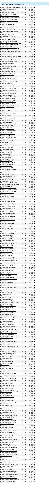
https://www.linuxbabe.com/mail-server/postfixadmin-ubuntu (5, 344)
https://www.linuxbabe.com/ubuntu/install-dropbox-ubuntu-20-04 (6, 349)
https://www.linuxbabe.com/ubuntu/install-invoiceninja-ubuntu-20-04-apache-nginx (8, 373)
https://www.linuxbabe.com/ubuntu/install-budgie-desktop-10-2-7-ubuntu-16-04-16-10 (8, 175)
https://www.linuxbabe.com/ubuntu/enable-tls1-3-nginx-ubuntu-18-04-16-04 (7, 272)
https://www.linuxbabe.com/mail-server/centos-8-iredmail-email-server (6, 356)
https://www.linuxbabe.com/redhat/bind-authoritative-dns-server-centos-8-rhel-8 (7, 390)
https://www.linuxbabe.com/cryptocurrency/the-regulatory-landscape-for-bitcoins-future (8, 465)
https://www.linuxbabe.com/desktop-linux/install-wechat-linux (6, 89)
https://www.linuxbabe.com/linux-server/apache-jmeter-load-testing (6, 419)
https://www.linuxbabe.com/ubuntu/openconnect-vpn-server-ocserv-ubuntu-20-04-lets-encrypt (9, 346)
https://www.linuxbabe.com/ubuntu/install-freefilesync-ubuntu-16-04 (6, 115)
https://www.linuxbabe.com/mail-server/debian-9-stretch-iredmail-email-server (7, 371)
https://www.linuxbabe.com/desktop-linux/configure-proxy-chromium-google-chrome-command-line (9, 59)
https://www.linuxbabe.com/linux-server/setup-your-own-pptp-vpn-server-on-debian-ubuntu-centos (9, 22)
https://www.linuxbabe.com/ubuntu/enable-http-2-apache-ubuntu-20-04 (6, 247)
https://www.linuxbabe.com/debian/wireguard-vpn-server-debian (6, 358)
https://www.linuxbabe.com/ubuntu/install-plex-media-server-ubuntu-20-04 (7, 361)
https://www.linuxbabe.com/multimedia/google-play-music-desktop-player (7, 164)
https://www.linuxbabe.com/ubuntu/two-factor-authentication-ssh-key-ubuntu (7, 370)
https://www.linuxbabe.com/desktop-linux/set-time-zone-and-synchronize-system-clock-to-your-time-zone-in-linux (10, 56)
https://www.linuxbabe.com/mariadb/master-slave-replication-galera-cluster (7, 295)
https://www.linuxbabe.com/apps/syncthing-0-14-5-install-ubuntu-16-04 (6, 160)
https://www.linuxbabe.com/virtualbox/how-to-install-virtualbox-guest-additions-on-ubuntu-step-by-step (9, 47)
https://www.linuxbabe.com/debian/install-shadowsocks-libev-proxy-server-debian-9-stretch (8, 260)
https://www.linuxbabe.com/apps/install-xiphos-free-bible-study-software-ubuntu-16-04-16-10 (9, 182)
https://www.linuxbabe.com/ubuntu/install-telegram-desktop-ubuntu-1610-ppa (7, 192)
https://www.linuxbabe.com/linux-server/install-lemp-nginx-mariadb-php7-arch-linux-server (8, 84)
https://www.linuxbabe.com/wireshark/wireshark (4, 30)
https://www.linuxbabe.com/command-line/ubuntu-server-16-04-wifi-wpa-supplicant (8, 223)
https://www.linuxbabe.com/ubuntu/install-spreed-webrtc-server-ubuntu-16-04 (7, 208)
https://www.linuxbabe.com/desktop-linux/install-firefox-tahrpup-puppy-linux (7, 95)
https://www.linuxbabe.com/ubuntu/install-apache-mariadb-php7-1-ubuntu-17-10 (7, 243)
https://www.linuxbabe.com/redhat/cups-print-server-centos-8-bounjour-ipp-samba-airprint (8, 341)
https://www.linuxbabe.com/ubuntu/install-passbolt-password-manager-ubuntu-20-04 (8, 378)
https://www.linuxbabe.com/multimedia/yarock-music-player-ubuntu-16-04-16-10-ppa (8, 202)
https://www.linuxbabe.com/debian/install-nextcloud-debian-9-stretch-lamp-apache (7, 240)
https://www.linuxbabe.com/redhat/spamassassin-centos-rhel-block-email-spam (7, 339)
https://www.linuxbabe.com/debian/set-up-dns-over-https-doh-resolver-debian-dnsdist (8, 413)
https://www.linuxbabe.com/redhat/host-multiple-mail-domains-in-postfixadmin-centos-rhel (8, 337)
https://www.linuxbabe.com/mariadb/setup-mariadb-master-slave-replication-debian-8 (8, 73)
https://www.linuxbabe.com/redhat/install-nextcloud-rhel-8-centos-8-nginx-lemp (7, 285)
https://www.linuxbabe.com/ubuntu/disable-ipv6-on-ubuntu (5, 230)
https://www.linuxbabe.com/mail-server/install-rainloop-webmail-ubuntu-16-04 (7, 197)
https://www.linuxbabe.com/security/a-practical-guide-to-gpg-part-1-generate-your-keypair (8, 435)
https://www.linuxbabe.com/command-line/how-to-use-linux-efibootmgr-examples (7, 171)
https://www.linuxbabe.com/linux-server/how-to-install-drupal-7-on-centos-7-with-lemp (8, 9)
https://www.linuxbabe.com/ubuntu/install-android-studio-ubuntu (6, 229)
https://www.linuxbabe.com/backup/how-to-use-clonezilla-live (6, 405)
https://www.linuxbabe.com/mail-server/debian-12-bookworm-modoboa (6, 312)
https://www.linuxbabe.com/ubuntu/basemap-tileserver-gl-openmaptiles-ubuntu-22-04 (8, 449)
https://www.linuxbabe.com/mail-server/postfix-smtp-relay (5, 273)
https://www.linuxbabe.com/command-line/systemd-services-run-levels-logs (7, 193)
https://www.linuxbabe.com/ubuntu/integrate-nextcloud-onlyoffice (6, 221)
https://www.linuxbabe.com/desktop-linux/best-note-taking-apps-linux (6, 410)
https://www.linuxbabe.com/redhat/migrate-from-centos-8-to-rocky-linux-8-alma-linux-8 (8, 420)
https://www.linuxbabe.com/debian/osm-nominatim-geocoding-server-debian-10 (7, 379)
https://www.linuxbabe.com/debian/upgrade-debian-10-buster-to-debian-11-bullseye (8, 422)
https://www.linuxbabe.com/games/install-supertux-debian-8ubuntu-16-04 (7, 107)
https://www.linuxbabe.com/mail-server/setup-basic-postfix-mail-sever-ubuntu (7, 75)
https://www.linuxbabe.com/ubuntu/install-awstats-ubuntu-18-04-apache (6, 297)
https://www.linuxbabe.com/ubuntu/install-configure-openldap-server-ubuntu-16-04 (8, 233)
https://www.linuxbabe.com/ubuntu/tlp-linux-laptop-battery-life (6, 161)
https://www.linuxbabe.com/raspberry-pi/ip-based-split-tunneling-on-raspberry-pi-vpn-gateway (9, 482)
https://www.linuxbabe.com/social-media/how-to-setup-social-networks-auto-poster (7, 24)
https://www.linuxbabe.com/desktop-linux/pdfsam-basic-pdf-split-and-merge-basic (7, 174)
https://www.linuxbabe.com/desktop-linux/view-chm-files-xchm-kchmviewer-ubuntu (8, 93)
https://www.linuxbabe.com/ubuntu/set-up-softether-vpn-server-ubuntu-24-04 (7, 469)
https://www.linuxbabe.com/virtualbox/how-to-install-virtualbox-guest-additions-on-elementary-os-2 (9, 48)
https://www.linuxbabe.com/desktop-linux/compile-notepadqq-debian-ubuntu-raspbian (8, 90)
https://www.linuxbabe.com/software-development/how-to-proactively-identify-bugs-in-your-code (9, 457)
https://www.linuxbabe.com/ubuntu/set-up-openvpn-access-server (6, 456)
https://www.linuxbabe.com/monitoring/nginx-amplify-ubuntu (6, 292)
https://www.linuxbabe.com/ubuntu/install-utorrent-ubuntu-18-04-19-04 (6, 305)
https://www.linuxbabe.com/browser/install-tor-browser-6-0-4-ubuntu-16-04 (7, 159)
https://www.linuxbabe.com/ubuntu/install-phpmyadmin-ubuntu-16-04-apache (7, 213)
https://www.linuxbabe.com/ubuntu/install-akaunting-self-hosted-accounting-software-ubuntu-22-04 (9, 447)
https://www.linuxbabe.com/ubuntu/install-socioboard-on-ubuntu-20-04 (6, 374)
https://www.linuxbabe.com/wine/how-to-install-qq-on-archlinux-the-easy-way (7, 42)
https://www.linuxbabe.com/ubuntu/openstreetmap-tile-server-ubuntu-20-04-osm (7, 359)
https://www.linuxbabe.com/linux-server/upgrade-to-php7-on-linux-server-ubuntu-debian (8, 10)
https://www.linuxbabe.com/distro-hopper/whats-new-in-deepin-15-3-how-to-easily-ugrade (8, 172)
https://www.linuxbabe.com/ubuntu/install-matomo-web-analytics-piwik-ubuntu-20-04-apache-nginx (9, 376)
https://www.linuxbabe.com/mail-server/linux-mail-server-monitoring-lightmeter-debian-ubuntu (9, 460)
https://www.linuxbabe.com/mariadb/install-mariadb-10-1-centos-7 (6, 112)
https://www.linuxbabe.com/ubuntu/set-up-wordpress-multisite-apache (6, 256)
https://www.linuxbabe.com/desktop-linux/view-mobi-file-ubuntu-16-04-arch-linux (8, 101)
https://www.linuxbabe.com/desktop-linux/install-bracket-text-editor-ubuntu (7, 58)
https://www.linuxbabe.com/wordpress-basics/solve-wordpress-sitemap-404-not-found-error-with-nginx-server (10, 7)
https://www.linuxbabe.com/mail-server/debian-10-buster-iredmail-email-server (7, 336)
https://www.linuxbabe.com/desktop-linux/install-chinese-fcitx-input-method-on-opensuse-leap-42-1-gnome (10, 61)
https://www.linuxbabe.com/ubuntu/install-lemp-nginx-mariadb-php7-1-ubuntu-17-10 (8, 250)
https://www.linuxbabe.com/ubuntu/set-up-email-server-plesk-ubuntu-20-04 (7, 425)
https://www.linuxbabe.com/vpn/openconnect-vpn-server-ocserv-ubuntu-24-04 (7, 467)
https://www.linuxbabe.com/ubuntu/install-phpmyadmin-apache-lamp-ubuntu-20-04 (8, 352)
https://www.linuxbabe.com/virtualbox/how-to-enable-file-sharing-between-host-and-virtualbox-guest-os (9, 31)
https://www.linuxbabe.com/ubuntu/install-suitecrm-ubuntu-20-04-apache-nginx (7, 407)
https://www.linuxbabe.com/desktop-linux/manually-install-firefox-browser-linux (7, 78)
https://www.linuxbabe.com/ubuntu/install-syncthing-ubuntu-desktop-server (7, 364)
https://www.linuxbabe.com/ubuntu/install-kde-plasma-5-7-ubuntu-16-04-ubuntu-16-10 (8, 176)
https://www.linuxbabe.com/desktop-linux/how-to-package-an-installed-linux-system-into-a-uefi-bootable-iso (10, 479)
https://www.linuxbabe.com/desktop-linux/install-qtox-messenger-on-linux (7, 86)
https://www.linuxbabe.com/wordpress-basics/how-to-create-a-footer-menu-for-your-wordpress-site (9, 21)
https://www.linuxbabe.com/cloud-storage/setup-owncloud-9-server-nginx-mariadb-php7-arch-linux (9, 116)
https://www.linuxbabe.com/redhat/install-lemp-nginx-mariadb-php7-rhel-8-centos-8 (8, 284)
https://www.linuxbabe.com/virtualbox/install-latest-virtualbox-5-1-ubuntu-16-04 (7, 134)
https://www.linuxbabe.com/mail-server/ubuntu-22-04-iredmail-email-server (7, 277)
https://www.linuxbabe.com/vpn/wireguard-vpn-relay (5, 459)
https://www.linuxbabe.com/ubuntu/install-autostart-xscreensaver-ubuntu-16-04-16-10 (8, 188)
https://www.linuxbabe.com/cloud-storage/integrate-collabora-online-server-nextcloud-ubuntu (8, 189)
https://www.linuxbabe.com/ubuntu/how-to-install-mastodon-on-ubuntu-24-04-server (8, 472)
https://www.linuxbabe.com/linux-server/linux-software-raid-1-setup (6, 148)
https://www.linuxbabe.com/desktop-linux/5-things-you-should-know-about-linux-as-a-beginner (9, 464)
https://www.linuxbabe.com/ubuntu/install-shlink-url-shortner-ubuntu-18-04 (7, 319)
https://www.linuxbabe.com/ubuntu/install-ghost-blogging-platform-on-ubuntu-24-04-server (8, 471)
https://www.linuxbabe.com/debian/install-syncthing (5, 365)
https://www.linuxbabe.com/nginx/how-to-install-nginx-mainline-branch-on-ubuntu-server (8, 19)
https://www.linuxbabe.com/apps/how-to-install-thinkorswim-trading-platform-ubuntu (8, 477)
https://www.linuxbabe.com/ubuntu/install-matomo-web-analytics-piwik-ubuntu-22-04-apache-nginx (9, 290)
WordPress (12, 4)
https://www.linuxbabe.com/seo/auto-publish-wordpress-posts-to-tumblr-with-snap (7, 36)
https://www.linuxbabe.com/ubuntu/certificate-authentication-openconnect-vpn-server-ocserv (8, 279)
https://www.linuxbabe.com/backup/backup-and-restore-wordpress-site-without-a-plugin (8, 14)
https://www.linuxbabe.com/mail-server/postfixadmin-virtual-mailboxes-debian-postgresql (8, 439)
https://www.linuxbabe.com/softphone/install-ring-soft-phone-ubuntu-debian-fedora (8, 113)
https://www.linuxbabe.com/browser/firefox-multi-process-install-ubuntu (7, 149)
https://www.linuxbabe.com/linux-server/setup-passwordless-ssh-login (6, 368)
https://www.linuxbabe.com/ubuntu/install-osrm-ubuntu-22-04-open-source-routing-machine (8, 454)
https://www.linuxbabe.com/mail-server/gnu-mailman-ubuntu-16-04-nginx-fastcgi (7, 206)
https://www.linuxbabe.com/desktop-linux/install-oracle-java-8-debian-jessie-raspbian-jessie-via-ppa (9, 69)
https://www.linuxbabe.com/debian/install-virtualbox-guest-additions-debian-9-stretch (8, 236)
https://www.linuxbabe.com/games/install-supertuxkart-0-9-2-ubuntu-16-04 (7, 129)
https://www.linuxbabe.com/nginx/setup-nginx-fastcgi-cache (5, 128)
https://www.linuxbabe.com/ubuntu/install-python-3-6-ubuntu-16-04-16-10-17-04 (7, 220)
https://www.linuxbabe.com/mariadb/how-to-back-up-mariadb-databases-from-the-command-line (9, 37)
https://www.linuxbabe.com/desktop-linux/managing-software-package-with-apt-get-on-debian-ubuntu (9, 41)
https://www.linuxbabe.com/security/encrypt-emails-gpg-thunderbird (6, 437)
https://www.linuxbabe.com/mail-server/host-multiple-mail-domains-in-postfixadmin (8, 329)
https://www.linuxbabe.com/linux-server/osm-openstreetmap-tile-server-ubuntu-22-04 (8, 137)
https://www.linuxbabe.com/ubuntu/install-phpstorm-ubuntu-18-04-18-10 (7, 282)
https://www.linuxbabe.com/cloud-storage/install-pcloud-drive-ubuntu (6, 120)
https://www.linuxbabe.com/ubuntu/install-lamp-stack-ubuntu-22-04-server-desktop (8, 88)
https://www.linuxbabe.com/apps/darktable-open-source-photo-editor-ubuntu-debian (8, 145)
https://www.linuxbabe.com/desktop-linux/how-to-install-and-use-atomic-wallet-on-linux (8, 327)
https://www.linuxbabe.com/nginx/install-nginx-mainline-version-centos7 (7, 62)
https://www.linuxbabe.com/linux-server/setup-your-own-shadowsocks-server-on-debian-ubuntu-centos (9, 15)
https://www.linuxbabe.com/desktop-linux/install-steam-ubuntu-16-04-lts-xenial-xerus (8, 102)
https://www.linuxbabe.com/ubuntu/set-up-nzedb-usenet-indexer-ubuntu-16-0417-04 (8, 231)
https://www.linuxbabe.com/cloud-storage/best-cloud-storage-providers (6, 411)
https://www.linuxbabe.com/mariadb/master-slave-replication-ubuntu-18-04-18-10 (7, 293)
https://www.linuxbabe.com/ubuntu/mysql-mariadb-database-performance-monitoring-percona (9, 452)
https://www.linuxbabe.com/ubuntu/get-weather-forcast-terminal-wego (6, 125)
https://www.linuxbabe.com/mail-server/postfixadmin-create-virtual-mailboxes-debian (8, 430)
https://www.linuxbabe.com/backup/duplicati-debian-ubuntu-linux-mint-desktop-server (8, 316)
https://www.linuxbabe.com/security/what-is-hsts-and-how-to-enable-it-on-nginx (7, 39)
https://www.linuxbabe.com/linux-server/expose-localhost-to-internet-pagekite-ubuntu (8, 268)
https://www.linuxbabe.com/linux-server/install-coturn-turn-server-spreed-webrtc (7, 211)
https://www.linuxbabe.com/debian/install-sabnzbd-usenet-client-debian (6, 383)
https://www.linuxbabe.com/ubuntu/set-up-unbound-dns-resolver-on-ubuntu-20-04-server (8, 415)
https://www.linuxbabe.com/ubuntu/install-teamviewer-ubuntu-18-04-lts (6, 262)
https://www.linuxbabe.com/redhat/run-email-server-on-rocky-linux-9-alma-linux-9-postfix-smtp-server (9, 450)
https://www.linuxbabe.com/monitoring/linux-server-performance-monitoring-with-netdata (8, 417)
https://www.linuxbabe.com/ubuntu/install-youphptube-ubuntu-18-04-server (7, 324)
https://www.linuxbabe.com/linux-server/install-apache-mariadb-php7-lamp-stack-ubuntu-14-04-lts (9, 130)
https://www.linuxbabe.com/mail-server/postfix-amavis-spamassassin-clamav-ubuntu (8, 375)
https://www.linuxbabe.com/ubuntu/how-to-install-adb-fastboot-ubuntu (6, 219)
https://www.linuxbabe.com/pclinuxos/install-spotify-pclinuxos (6, 194)
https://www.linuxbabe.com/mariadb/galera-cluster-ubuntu (5, 294)
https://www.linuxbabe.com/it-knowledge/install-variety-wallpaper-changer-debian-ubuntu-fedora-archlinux (10, 64)
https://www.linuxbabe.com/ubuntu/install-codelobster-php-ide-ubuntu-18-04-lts (7, 265)
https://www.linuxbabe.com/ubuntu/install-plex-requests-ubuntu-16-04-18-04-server (8, 287)
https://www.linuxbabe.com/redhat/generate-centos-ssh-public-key (6, 396)
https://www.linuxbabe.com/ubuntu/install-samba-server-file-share (6, 214)
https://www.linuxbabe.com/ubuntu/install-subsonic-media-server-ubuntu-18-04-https (8, 283)
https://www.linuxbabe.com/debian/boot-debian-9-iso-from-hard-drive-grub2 (7, 257)
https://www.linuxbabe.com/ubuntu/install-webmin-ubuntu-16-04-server (6, 209)
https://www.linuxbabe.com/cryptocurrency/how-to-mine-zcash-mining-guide (7, 196)
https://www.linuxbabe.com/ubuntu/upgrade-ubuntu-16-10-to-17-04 (6, 224)
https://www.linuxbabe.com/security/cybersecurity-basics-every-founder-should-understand (8, 478)
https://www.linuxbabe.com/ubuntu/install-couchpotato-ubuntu (6, 241)
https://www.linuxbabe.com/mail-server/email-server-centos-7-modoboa (6, 320)
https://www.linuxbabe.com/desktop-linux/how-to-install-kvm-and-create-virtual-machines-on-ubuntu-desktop (10, 51)
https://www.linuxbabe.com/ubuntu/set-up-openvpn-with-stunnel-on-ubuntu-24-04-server (8, 476)
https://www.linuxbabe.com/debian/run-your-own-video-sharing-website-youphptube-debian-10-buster (9, 315)
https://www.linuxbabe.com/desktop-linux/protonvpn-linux (5, 393)
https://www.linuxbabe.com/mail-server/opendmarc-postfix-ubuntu (6, 300)
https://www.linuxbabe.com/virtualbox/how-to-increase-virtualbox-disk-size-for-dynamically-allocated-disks (10, 49)
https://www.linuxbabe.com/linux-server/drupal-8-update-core (6, 150)
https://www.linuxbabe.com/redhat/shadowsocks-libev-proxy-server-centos (7, 155)
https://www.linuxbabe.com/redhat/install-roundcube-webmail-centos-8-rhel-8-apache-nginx (8, 334)
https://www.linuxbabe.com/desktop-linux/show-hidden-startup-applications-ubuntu (8, 66)
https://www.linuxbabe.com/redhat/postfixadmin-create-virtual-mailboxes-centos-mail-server (8, 333)
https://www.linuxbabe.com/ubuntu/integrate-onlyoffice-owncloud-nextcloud (7, 218)
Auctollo (30, 4)
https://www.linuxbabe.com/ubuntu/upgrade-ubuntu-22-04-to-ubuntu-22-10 (7, 270)
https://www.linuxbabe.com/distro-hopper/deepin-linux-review (6, 166)
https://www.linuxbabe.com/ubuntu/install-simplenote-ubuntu (5, 226)
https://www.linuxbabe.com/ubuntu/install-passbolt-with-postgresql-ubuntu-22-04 (7, 434)
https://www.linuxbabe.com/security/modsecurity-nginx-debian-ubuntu (6, 395)
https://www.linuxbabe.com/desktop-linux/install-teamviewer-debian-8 (6, 83)
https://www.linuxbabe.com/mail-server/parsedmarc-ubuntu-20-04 (6, 392)
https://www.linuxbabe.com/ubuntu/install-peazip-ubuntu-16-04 (6, 127)
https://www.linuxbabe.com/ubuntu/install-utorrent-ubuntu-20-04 (6, 354)
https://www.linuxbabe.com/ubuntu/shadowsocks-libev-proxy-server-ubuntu (7, 251)
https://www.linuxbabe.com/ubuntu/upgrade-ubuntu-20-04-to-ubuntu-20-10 (7, 385)
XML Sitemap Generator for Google (24, 4)
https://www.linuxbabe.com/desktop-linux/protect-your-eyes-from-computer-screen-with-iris (8, 433)
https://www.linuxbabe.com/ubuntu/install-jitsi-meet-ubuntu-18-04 (6, 348)
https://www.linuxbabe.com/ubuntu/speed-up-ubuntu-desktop (6, 133)
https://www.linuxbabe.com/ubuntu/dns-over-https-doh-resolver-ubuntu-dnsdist (7, 388)
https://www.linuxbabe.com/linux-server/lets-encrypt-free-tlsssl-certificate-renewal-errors (8, 105)
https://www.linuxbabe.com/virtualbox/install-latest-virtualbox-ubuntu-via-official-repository (8, 79)
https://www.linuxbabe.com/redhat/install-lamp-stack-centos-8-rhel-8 (6, 321)
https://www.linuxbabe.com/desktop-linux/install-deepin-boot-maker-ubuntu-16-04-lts (8, 103)
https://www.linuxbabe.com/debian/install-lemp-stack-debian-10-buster (6, 314)
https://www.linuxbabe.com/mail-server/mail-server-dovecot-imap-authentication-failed (8, 108)
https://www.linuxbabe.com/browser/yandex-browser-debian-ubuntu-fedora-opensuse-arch (8, 165)
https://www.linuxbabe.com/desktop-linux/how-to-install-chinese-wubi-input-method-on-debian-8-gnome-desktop (10, 43)
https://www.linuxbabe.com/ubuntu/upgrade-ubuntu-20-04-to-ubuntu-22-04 (7, 432)
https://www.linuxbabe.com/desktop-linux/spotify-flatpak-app (6, 132)
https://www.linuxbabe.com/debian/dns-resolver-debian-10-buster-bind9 (6, 309)
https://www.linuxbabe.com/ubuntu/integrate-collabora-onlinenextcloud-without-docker (8, 347)
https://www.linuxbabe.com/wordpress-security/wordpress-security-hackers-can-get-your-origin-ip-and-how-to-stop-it (11, 29)
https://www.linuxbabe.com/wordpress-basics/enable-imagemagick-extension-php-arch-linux (8, 85)
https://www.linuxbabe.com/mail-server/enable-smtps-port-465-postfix (6, 299)
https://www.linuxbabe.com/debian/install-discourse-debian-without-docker (7, 440)
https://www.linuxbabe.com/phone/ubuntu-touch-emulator (5, 144)
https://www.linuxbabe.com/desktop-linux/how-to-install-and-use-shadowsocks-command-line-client (9, 16)
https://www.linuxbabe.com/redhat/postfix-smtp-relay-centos (5, 331)
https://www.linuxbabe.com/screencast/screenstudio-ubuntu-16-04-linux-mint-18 (7, 167)
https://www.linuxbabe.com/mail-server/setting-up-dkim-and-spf (6, 152)
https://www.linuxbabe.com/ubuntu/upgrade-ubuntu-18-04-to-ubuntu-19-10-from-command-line (9, 322)
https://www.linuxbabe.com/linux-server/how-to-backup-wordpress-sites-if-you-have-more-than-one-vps (9, 27)
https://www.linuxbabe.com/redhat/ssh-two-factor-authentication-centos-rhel (7, 397)
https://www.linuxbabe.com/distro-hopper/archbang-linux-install (6, 142)
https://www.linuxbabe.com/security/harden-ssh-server (5, 110)
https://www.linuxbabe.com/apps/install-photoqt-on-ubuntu (5, 143)
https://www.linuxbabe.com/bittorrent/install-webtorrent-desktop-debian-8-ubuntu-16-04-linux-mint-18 (9, 170)
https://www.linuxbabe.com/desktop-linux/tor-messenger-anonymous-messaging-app (8, 201)
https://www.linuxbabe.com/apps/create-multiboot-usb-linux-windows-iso (7, 289)
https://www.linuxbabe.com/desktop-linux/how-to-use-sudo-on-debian (6, 53)
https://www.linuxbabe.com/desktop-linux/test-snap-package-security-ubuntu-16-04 (8, 96)
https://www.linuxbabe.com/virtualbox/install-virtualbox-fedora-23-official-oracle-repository (8, 81)
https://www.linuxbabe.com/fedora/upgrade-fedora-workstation (6, 122)
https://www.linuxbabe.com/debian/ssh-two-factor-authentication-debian (6, 442)
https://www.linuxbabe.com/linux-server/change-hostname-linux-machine (7, 74)
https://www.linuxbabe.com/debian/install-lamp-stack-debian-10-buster (6, 307)
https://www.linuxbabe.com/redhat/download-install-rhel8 (5, 280)
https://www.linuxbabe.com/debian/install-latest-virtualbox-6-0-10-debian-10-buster (8, 310)
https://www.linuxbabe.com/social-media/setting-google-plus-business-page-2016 (7, 25)
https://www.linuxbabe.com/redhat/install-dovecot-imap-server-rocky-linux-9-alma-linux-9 (8, 451)
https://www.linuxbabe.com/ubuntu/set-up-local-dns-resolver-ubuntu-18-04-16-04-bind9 (8, 288)
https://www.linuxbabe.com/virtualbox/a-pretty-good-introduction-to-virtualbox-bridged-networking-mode (10, 52)
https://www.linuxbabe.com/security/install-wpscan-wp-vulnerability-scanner (7, 179)
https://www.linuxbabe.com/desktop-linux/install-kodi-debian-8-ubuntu (6, 80)
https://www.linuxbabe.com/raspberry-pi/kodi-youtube (5, 403)
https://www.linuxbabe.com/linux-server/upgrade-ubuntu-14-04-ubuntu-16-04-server (8, 118)
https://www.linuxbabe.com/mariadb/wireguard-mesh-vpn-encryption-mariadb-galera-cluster (8, 408)
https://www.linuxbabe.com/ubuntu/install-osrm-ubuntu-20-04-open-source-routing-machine (8, 402)
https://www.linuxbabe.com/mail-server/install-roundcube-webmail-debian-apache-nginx (8, 186)
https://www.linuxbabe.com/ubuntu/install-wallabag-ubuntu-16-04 (6, 157)
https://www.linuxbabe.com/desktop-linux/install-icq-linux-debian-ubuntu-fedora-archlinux (8, 91)
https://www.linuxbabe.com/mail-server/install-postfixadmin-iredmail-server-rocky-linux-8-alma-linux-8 (9, 445)
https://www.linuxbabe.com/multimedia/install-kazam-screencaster (6, 138)
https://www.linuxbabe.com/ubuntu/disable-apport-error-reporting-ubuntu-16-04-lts (8, 169)
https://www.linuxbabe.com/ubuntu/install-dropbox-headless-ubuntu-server (7, 248)
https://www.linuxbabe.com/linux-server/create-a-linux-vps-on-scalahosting (7, 398)
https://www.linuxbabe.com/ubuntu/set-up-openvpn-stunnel (5, 455)
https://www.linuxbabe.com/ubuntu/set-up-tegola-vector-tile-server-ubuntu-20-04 (7, 418)
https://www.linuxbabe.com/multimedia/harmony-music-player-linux (6, 199)
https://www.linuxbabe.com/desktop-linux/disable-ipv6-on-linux (6, 46)
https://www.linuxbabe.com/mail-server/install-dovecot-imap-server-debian (7, 424)
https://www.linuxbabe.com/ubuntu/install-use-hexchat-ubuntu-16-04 (6, 147)
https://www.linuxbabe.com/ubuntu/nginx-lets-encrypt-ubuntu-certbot (6, 253)
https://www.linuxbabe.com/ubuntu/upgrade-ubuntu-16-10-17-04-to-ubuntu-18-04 (8, 267)
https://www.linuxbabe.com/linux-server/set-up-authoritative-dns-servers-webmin (7, 401)
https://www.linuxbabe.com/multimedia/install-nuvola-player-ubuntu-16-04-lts (7, 162)
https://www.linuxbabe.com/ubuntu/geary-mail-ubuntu (5, 198)
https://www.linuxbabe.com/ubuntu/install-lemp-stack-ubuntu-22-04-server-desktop (8, 111)
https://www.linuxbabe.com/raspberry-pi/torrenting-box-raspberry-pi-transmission (7, 54)
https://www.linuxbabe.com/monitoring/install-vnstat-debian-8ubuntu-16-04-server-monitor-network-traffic (10, 106)
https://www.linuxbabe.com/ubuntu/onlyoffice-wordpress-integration (6, 246)
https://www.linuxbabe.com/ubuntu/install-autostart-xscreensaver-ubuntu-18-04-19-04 (8, 311)
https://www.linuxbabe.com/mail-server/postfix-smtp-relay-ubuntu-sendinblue (7, 412)
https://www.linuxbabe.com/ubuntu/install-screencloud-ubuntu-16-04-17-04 (7, 228)
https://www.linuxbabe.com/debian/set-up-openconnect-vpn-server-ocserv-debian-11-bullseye (8, 427)
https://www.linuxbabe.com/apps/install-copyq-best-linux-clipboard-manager (7, 140)
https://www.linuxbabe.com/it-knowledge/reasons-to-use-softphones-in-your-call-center (8, 462)
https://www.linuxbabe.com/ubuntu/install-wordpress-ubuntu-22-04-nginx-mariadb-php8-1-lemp (9, 26)
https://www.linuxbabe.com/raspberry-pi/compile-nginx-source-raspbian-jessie (7, 71)
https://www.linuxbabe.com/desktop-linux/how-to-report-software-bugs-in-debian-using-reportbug (9, 44)
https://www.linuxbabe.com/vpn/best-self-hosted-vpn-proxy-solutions (6, 466)
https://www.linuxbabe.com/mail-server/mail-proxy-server (5, 444)
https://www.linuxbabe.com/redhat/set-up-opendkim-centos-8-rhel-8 (6, 338)
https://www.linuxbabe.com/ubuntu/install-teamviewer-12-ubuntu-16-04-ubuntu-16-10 (8, 191)
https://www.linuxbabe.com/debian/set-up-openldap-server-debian (6, 438)
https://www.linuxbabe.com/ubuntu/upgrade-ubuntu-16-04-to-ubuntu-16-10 (7, 177)
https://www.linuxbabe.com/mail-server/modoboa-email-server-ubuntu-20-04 (7, 386)
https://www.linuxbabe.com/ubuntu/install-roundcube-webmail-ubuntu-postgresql (7, 326)
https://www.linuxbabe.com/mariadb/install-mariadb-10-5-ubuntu (6, 68)
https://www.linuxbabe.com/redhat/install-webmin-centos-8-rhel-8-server (7, 400)
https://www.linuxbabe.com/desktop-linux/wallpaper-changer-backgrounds (7, 203)
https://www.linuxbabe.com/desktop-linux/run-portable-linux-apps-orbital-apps (7, 100)
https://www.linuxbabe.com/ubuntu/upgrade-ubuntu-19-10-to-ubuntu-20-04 (7, 342)
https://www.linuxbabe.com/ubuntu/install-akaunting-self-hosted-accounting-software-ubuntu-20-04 (9, 391)
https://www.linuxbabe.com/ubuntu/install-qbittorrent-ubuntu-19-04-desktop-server (8, 306)
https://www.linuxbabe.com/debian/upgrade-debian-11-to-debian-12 (6, 235)
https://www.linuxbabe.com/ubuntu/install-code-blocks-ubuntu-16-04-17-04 (7, 234)
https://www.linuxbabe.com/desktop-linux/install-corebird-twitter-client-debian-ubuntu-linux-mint (9, 57)
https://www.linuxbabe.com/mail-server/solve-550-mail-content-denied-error (7, 12)
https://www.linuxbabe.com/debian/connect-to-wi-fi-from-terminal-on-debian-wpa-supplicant (8, 428)
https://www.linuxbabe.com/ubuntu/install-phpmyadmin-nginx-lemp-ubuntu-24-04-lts (8, 263)
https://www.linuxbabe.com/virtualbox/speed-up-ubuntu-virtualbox (6, 225)
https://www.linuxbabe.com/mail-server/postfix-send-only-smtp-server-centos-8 (7, 381)
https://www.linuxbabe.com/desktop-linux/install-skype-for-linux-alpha (6, 135)
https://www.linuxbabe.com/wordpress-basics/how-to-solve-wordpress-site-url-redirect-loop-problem (9, 20)
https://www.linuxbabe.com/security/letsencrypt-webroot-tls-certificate (6, 207)
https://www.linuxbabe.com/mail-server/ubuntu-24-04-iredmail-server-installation (7, 216)
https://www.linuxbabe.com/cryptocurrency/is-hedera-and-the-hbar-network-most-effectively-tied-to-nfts (9, 461)
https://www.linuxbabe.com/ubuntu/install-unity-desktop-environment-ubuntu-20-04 (8, 353)
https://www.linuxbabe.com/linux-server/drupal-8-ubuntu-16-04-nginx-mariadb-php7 (8, 117)
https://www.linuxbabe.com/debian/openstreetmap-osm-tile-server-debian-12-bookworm (8, 366)
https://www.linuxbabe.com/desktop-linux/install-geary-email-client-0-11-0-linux (7, 98)
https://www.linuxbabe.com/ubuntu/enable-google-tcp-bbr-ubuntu (6, 252)
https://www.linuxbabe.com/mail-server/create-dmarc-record (5, 154)
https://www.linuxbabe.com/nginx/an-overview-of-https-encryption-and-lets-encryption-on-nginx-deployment (10, 17)
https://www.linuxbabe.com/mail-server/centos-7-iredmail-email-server (6, 369)
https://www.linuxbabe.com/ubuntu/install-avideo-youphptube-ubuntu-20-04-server (8, 380)
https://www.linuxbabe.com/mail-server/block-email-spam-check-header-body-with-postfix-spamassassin (9, 302)
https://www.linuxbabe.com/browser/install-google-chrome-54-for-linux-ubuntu (7, 181)
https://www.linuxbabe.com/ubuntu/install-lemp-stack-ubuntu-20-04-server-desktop (8, 343)
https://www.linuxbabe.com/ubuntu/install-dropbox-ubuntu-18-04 (6, 261)
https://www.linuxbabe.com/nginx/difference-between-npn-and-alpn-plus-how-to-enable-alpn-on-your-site (10, 32)
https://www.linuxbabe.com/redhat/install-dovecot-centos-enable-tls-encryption (7, 332)
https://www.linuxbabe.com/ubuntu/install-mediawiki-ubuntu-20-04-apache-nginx (7, 406)
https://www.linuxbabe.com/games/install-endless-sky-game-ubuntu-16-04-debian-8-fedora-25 (9, 204)
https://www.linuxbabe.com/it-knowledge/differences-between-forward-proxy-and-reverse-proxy (9, 474)
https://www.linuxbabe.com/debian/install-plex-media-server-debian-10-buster (7, 317)
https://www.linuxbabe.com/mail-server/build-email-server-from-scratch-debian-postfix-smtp (8, 423)
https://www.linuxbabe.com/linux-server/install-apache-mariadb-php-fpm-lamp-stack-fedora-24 (9, 123)
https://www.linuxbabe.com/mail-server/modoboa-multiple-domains (6, 278)
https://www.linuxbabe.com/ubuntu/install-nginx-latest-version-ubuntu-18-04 (7, 304)
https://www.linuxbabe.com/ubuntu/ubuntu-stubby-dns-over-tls (6, 266)
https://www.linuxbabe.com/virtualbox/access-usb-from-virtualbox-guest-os (7, 139)
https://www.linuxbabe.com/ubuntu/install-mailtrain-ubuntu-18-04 (6, 275)
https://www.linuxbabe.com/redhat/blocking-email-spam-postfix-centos (6, 363)
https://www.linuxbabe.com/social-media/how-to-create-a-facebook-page (7, 34)
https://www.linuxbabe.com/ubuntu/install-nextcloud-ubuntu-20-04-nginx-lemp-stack (8, 351)
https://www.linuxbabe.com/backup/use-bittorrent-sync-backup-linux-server (7, 63)
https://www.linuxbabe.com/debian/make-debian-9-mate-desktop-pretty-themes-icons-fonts (8, 258)
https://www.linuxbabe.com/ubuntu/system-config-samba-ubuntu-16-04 (6, 255)
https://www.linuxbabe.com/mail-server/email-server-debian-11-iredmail (6, 429)
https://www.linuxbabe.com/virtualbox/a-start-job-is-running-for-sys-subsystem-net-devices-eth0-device (9, 184)
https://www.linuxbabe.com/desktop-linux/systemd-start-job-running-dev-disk (7, 76)
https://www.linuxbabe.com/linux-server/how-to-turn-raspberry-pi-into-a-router (7, 481)
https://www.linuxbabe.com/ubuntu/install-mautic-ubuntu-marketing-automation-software (8, 187)
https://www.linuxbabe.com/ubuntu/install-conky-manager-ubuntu (6, 238)
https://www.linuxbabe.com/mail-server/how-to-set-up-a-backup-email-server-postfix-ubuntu (8, 274)
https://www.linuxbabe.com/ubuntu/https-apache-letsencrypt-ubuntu (6, 245)
